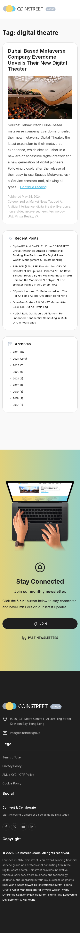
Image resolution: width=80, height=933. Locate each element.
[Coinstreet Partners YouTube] (23, 826)
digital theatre (45, 206)
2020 (16, 385)
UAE (10, 216)
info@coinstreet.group (25, 733)
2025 (16, 352)
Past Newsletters (43, 637)
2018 (16, 398)
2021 (16, 378)
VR (37, 216)
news (44, 211)
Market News (38, 201)
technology (57, 211)
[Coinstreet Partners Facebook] (6, 826)
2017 (16, 404)
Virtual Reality (24, 216)
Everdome (63, 206)
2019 (16, 391)
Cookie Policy (11, 783)
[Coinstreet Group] (29, 8)
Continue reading (33, 187)
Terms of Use (11, 757)
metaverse (32, 211)
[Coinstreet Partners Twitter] (14, 826)
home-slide (15, 211)
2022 (16, 371)
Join (43, 623)
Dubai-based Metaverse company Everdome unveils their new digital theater (37, 60)
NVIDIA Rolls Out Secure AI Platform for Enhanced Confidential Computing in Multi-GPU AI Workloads (40, 318)
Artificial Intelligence (21, 206)
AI (61, 201)
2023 (16, 365)
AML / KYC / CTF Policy (18, 774)
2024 (16, 358)
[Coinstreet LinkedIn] (31, 826)
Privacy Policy (12, 766)
